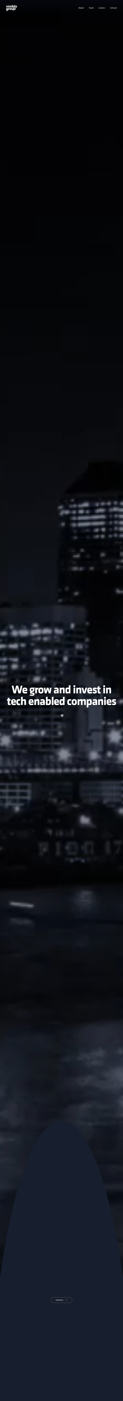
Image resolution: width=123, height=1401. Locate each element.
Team (91, 7)
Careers (101, 7)
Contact (113, 7)
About (81, 7)
